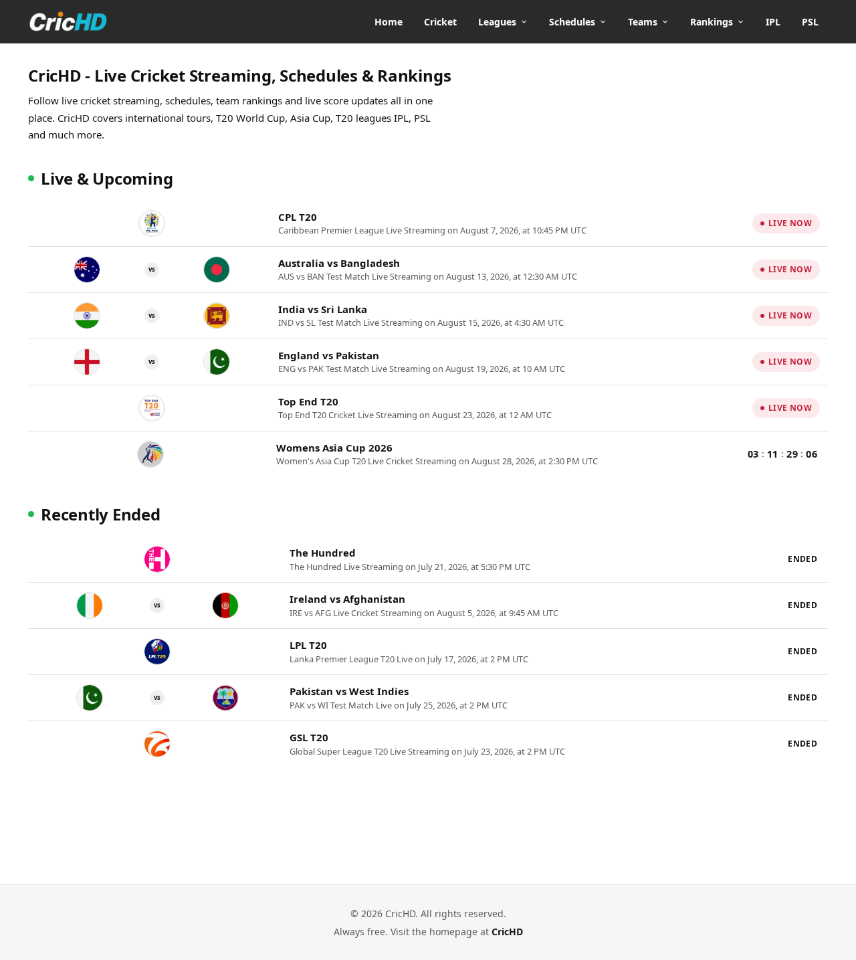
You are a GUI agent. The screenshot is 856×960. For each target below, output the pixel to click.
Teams (642, 21)
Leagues (497, 21)
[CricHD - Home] (68, 21)
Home (388, 21)
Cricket (440, 21)
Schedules (572, 21)
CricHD (507, 931)
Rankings (711, 21)
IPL (773, 21)
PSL (810, 21)
